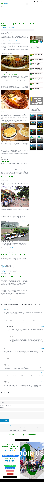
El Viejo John (4, 267)
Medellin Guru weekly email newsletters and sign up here (13, 299)
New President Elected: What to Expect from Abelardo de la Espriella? (38, 64)
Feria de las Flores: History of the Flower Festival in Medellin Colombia (38, 89)
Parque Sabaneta (12, 52)
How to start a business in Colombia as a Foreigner (39, 60)
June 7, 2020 (7, 309)
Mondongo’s (4, 266)
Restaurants (6, 29)
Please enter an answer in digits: (5, 405)
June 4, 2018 (11, 336)
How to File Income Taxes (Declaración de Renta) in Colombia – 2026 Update (39, 55)
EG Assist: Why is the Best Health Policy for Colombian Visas (38, 79)
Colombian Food (11, 29)
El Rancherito (4, 262)
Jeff (10, 425)
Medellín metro (20, 182)
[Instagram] (37, 1)
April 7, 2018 (7, 319)
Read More (32, 110)
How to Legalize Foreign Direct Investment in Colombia (38, 74)
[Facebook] (34, 1)
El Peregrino (4, 271)
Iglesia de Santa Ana (6, 294)
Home (2, 29)
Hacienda (3, 264)
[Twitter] (36, 1)
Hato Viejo (3, 265)
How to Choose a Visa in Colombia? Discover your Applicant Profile (38, 69)
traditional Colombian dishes (13, 40)
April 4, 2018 (7, 365)
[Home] (4, 4)
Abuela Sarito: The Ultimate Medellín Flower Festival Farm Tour (38, 84)
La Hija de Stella (4, 270)
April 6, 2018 (7, 349)
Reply (43, 308)
